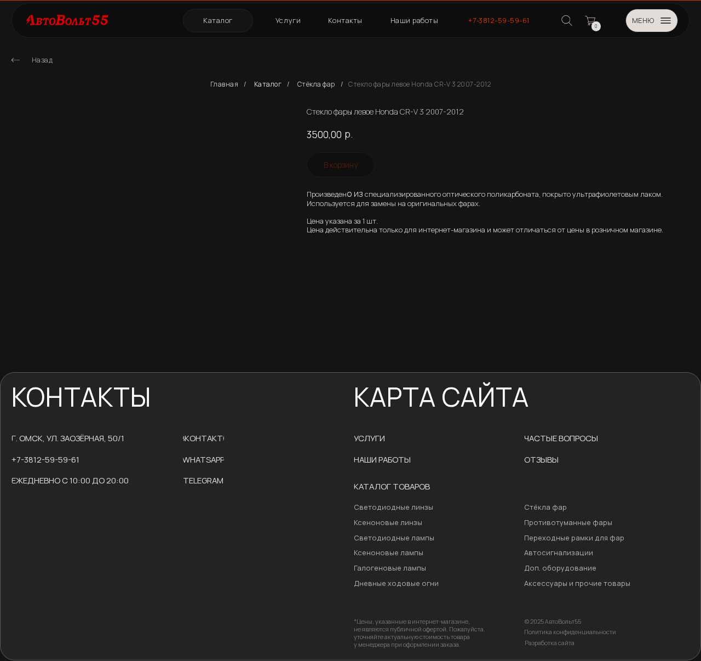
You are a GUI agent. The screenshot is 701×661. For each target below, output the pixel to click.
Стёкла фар (316, 84)
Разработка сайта (549, 643)
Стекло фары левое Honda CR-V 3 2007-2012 (419, 84)
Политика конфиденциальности (570, 632)
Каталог (268, 84)
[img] (16, 60)
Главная (224, 84)
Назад (42, 60)
